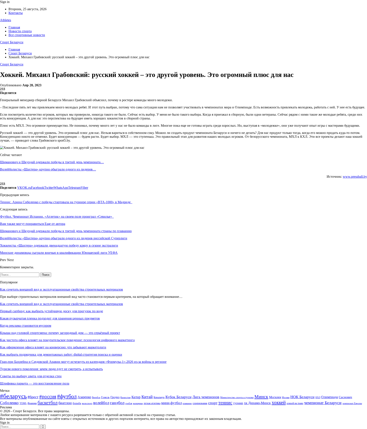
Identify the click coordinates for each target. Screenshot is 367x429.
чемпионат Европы (352, 403)
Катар (136, 397)
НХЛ (317, 397)
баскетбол (48, 402)
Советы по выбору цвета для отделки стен (31, 376)
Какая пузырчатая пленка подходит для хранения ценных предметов (50, 318)
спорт (212, 403)
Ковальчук (159, 397)
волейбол (101, 403)
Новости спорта (20, 31)
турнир (238, 403)
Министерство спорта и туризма (237, 397)
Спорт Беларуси (11, 42)
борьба (77, 403)
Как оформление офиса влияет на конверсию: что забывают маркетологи (53, 347)
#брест (33, 397)
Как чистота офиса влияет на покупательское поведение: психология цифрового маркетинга (67, 340)
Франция (32, 403)
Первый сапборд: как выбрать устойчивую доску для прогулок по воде (51, 311)
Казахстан (125, 397)
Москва (285, 397)
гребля (128, 403)
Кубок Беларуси (178, 397)
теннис (225, 402)
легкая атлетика (152, 403)
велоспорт (87, 403)
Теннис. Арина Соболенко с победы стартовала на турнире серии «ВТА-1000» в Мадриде (66, 202)
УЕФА (23, 403)
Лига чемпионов (205, 397)
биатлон (65, 403)
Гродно (115, 397)
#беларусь (13, 396)
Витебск (96, 397)
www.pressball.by (355, 176)
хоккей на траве (295, 403)
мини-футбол (171, 403)
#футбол (67, 396)
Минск (261, 396)
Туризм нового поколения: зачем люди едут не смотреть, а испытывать (51, 369)
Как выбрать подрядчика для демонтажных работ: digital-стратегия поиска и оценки (61, 354)
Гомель (105, 397)
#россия (47, 396)
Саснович (345, 397)
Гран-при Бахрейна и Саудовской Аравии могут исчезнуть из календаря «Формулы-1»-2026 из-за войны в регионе (83, 362)
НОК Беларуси (302, 397)
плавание (187, 403)
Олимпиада (329, 397)
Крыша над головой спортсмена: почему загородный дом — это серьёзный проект (60, 333)
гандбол (117, 402)
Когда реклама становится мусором (25, 325)
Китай (147, 397)
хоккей (279, 402)
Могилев (275, 397)
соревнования (200, 403)
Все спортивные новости (26, 35)
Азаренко (84, 397)
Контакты (15, 13)
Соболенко (9, 403)
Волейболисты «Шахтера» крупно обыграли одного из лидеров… (48, 169)
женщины (138, 403)
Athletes (5, 20)
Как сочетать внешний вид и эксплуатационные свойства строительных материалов (61, 289)
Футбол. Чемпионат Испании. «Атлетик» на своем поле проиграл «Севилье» (57, 216)
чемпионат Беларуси (323, 402)
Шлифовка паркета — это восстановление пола (34, 383)
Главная (14, 27)
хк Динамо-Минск (257, 403)
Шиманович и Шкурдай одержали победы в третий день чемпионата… (52, 162)
